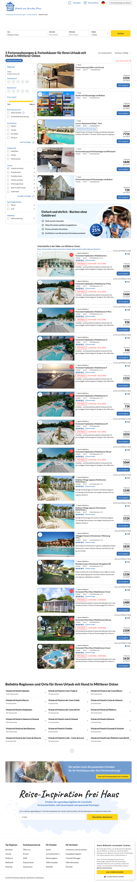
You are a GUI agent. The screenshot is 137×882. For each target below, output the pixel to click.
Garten (23, 130)
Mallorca (9, 858)
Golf (23, 209)
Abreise (72, 32)
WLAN (23, 126)
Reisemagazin (51, 858)
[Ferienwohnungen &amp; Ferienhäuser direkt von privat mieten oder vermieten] (23, 8)
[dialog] (115, 861)
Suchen (121, 33)
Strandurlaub (23, 172)
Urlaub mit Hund (23, 168)
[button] (115, 877)
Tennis (23, 205)
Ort (8, 32)
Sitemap (8, 867)
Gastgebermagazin (73, 854)
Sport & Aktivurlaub (23, 188)
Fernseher (23, 134)
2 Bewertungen (90, 260)
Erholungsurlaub (23, 184)
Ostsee (8, 854)
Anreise (52, 32)
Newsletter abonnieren (102, 817)
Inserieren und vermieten (76, 849)
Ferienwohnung (23, 218)
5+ (27, 82)
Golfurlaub (23, 191)
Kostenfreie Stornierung (23, 116)
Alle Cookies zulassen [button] (114, 872)
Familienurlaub (23, 176)
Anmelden (77, 3)
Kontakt (49, 867)
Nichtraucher (23, 159)
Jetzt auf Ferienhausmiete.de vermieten (113, 777)
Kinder (23, 155)
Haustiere (23, 151)
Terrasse (23, 138)
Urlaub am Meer (23, 180)
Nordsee (9, 849)
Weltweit (9, 862)
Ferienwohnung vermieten (120, 3)
